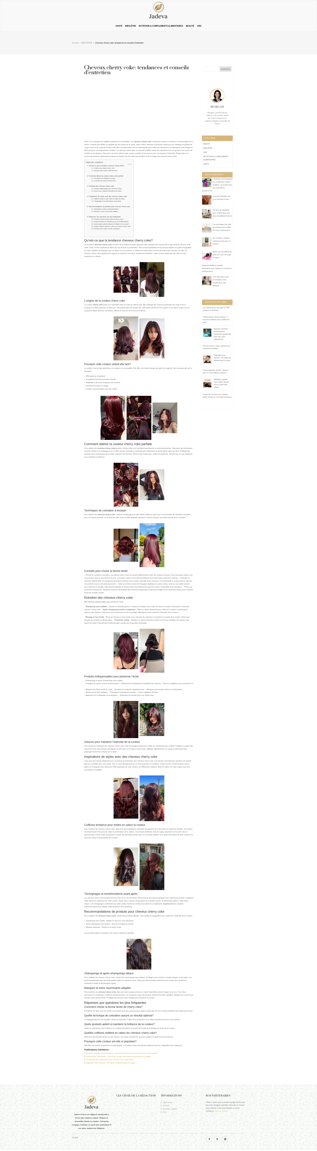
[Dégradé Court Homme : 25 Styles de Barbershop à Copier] (208, 364)
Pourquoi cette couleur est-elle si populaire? (107, 228)
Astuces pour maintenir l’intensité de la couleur (108, 191)
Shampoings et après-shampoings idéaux (106, 209)
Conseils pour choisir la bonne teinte (105, 180)
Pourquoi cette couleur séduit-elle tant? (105, 170)
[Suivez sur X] (217, 1139)
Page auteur (168, 1102)
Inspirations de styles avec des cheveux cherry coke (108, 196)
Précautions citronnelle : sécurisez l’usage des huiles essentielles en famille (118, 1056)
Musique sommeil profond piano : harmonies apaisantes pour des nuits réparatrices (121, 1053)
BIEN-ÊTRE (130, 26)
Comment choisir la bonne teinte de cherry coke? (108, 219)
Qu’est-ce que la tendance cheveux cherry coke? (106, 166)
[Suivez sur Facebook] (209, 1139)
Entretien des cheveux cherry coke (101, 186)
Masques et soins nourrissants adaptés (106, 211)
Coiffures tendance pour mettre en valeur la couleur (109, 199)
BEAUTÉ (190, 26)
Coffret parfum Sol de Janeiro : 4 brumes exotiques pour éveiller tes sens (216, 319)
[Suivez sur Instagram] (225, 1139)
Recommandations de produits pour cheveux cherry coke (109, 206)
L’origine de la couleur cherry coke (104, 168)
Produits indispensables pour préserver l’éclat (107, 188)
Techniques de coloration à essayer (104, 178)
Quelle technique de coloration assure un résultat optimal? (111, 221)
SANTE (119, 26)
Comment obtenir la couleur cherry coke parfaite (106, 176)
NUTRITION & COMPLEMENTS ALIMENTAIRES (161, 26)
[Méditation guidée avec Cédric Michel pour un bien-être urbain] (208, 388)
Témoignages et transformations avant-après (107, 201)
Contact (166, 1105)
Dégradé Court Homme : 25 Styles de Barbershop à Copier (110, 1063)
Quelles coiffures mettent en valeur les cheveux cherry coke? (112, 226)
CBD (199, 26)
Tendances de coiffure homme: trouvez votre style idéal (109, 1060)
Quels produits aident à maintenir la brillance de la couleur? (111, 224)
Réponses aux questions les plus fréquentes (105, 217)
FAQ (164, 1112)
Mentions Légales (170, 1109)
